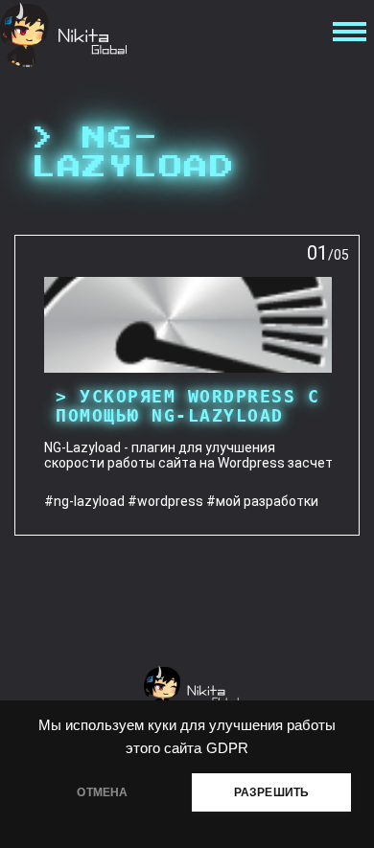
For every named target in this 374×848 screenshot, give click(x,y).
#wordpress (165, 501)
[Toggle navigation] (347, 35)
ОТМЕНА (102, 792)
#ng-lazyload (84, 501)
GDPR (227, 748)
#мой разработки (262, 501)
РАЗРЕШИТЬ (272, 792)
